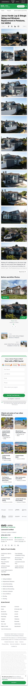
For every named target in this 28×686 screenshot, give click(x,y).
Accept (14, 682)
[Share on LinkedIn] (15, 26)
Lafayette (11, 658)
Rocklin (3, 621)
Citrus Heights (8, 655)
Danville (24, 655)
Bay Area (18, 653)
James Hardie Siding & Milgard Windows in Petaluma (16, 336)
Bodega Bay (7, 654)
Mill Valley (10, 660)
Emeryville (24, 656)
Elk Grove (3, 611)
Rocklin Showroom (9, 642)
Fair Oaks (3, 657)
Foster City (13, 657)
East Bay (7, 656)
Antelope (11, 653)
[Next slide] (15, 326)
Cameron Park (17, 654)
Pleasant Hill (21, 661)
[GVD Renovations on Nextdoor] (18, 545)
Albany (8, 653)
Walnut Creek (4, 626)
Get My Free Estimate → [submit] (14, 395)
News (16, 642)
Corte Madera (16, 655)
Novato (16, 616)
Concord (17, 606)
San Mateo (19, 663)
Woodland (14, 667)
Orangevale (6, 661)
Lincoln (16, 614)
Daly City (20, 655)
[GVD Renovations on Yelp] (15, 545)
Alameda (2, 653)
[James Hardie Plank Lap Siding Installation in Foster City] (24, 344)
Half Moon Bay (3, 658)
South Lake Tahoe (19, 664)
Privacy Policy (5, 644)
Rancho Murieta (14, 662)
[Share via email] (18, 26)
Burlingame (12, 654)
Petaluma (17, 619)
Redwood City (19, 662)
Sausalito (13, 664)
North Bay (3, 616)
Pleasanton (3, 662)
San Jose (3, 624)
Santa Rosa (17, 624)
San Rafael (23, 663)
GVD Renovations (10, 637)
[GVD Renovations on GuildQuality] (11, 545)
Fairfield (6, 657)
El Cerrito (11, 656)
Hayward (8, 658)
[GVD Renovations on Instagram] (8, 545)
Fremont (16, 657)
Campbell (21, 654)
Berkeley (3, 606)
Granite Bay (4, 614)
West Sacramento (9, 667)
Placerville (17, 661)
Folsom (16, 611)
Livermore (21, 658)
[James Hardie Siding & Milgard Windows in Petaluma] (4, 336)
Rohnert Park (3, 663)
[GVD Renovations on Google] (5, 545)
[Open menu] (26, 6)
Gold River (20, 657)
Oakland (3, 619)
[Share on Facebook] (8, 26)
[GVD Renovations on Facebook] (2, 545)
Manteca (2, 660)
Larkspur (15, 658)
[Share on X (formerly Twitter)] (12, 26)
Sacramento (18, 626)
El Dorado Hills (18, 609)
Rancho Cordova (8, 662)
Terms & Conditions (15, 644)
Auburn (15, 653)
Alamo (6, 653)
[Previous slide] (12, 326)
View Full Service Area (6, 629)
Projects (9, 10)
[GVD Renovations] (5, 6)
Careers (21, 642)
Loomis (25, 658)
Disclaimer (23, 644)
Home (2, 10)
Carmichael (3, 655)
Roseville (17, 621)
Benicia (21, 653)
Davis (2, 609)
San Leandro (15, 663)
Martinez (6, 660)
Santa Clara (6, 664)
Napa (16, 660)
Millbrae (13, 660)
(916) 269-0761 (5, 535)
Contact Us (14, 646)
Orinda (10, 661)
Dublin (4, 656)
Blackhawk (3, 654)
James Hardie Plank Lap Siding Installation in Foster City (11, 344)
